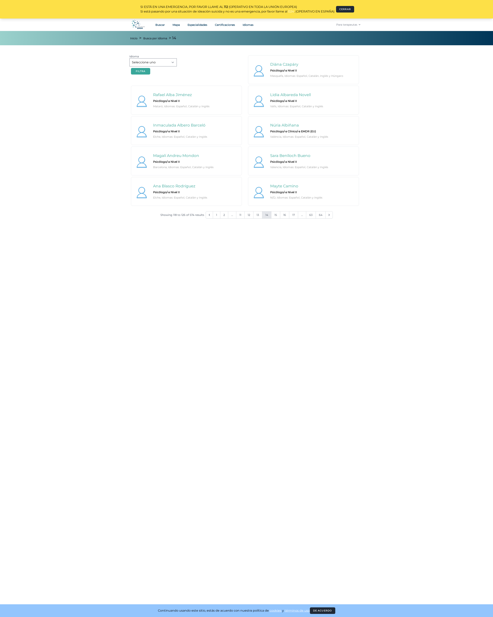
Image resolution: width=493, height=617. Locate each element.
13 (258, 215)
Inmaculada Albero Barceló (179, 125)
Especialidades (197, 25)
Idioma (134, 56)
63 (311, 215)
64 (320, 215)
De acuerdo (322, 610)
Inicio (134, 38)
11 (240, 215)
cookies (275, 610)
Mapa (176, 25)
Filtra (140, 71)
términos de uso (297, 610)
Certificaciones (225, 25)
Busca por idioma (155, 38)
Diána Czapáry (284, 64)
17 (293, 215)
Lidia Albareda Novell (290, 94)
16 (284, 215)
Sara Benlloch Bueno (290, 155)
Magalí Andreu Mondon (176, 155)
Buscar (160, 25)
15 (275, 215)
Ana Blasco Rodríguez (174, 186)
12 (249, 215)
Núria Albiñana (284, 125)
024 (291, 11)
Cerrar (345, 9)
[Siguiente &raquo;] (329, 215)
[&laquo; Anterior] (209, 215)
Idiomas (248, 25)
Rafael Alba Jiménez (172, 94)
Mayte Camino (284, 186)
